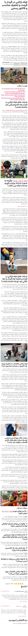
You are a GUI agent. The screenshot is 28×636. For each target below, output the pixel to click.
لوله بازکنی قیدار (20, 180)
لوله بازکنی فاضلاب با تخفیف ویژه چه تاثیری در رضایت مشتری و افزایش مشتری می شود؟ (14, 92)
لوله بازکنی (8, 511)
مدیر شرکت (20, 606)
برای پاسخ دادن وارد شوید (23, 601)
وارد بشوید (15, 623)
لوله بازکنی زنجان (21, 206)
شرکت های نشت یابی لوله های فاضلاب (14, 110)
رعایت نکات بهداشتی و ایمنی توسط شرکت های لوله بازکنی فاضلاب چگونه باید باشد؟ (13, 98)
